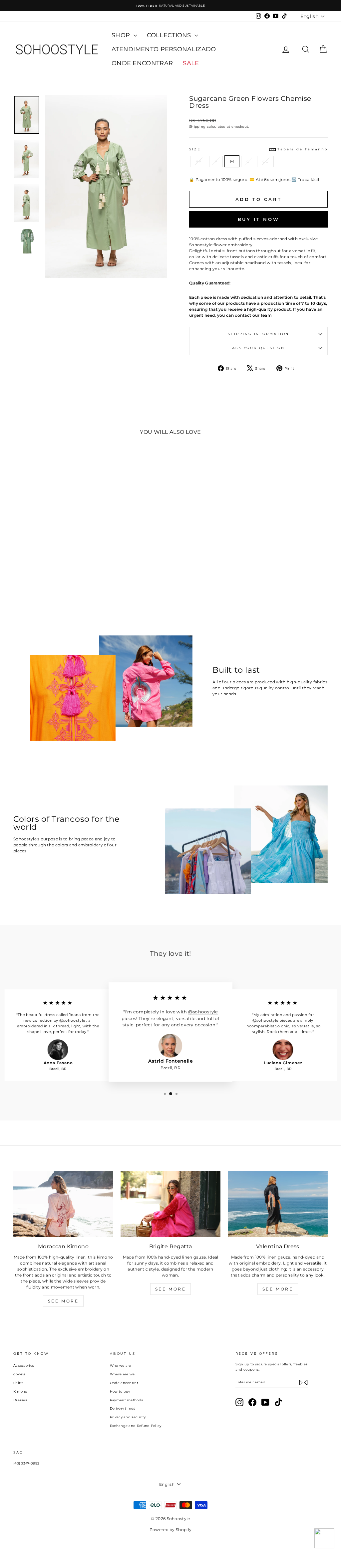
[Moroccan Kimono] (63, 1204)
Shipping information (258, 334)
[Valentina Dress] (278, 1204)
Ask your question (258, 348)
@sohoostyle (72, 1020)
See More (63, 1300)
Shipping (197, 126)
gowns (19, 1374)
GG (265, 161)
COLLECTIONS (170, 35)
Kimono (20, 1391)
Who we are (120, 1365)
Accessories (23, 1365)
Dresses (20, 1400)
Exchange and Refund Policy (136, 1426)
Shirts (18, 1383)
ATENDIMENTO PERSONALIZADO (164, 49)
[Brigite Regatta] (170, 1204)
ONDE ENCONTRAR (142, 63)
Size (258, 149)
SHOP (122, 35)
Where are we (122, 1374)
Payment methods (126, 1400)
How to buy (120, 1391)
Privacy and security (128, 1417)
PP (198, 161)
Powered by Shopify (170, 1529)
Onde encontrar (124, 1383)
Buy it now (258, 219)
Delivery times (122, 1408)
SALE (191, 63)
